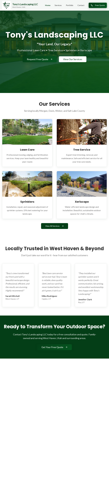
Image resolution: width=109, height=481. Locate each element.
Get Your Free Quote (52, 347)
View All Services (52, 226)
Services (58, 5)
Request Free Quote (37, 59)
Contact (80, 5)
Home (47, 5)
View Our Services (72, 59)
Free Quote (100, 5)
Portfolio (69, 5)
